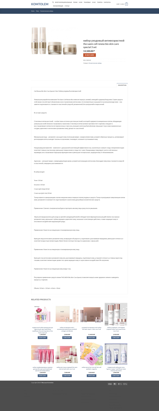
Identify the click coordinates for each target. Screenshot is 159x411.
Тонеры (100, 2)
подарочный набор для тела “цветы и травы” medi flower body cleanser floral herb (116, 368)
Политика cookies (86, 396)
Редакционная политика (60, 394)
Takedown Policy (114, 402)
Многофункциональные (63, 2)
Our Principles (113, 394)
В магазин (89, 55)
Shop (37, 11)
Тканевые (87, 2)
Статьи (67, 6)
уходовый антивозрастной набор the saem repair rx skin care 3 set (91, 328)
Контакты (107, 2)
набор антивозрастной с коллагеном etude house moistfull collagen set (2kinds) (67, 329)
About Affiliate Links (115, 405)
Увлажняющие (58, 6)
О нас (94, 2)
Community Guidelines (115, 408)
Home (80, 2)
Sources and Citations (115, 396)
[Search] (53, 2)
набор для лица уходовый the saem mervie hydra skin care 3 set (67, 368)
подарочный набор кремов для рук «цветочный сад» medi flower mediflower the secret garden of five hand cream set (42, 330)
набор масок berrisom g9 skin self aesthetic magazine (91, 368)
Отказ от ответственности (88, 399)
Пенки (75, 2)
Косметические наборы (46, 11)
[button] (122, 4)
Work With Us (113, 399)
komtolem (39, 4)
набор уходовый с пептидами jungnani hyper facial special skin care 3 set (116, 329)
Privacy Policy (85, 402)
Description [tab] (122, 85)
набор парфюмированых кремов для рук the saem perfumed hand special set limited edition (42, 368)
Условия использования (88, 394)
